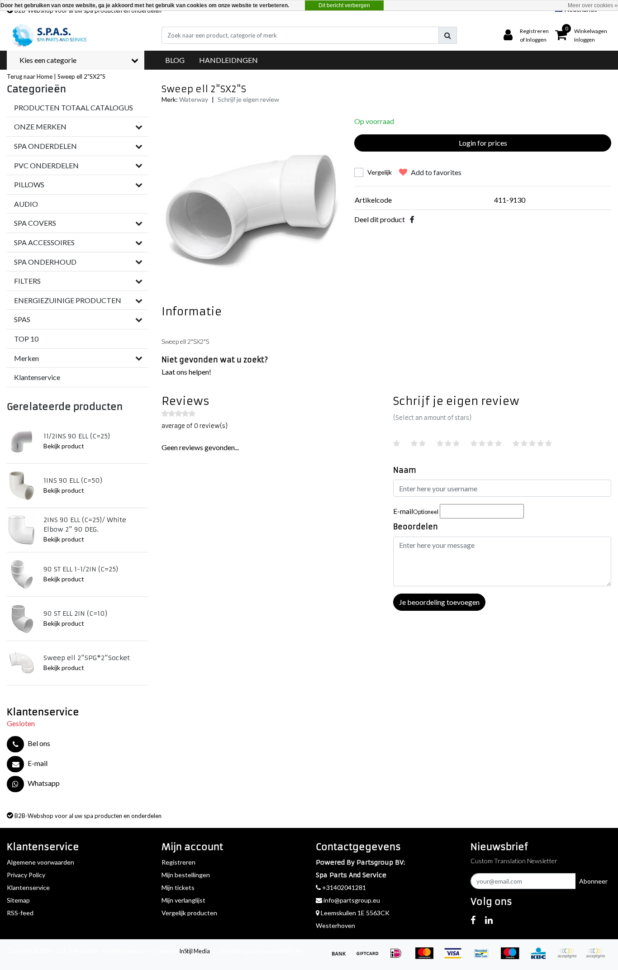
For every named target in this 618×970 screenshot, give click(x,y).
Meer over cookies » (593, 5)
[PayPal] (570, 957)
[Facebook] (412, 219)
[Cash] (370, 957)
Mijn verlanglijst (183, 900)
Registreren (178, 862)
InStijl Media (194, 951)
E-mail (415, 511)
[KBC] (541, 957)
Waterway (193, 99)
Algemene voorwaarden (40, 862)
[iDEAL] (399, 957)
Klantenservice (28, 887)
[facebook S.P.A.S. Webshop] (473, 919)
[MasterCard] (427, 957)
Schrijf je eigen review (248, 99)
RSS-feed (20, 913)
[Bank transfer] (342, 957)
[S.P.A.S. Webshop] (48, 35)
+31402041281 (343, 887)
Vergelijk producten (189, 913)
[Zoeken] (447, 35)
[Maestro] (513, 957)
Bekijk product (63, 446)
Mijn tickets (178, 887)
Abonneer (593, 881)
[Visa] (456, 957)
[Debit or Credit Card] (597, 957)
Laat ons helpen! (186, 371)
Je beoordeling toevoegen (439, 602)
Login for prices (483, 142)
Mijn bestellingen (186, 875)
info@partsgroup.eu (351, 900)
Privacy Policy (26, 875)
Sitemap (18, 900)
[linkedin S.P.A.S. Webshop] (489, 919)
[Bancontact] (484, 957)
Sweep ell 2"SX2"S (81, 76)
